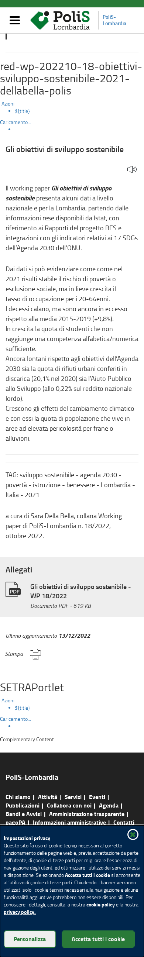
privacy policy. (20, 912)
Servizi (73, 796)
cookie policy (100, 904)
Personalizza (30, 938)
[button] (132, 170)
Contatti (123, 822)
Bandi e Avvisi (24, 813)
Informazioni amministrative (69, 822)
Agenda (109, 805)
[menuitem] (79, 111)
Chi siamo (18, 796)
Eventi (97, 796)
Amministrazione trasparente (86, 813)
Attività (47, 796)
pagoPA (15, 822)
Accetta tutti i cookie (98, 938)
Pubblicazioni (23, 805)
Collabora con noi (69, 805)
